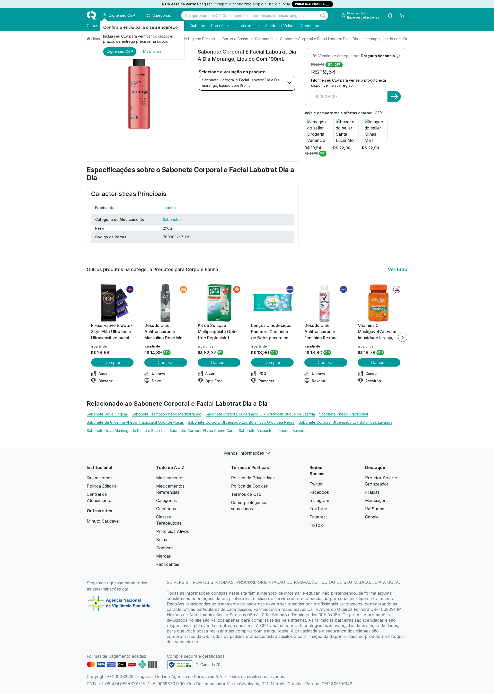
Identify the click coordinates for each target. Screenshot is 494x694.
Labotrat (170, 207)
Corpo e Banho (235, 39)
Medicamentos (170, 477)
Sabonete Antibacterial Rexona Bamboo (273, 430)
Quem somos (99, 477)
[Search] (323, 15)
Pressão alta (222, 25)
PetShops (374, 508)
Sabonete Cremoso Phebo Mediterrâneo (166, 414)
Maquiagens (377, 500)
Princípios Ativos (172, 531)
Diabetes (197, 25)
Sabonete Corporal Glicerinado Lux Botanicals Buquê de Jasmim (260, 414)
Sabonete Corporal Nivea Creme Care (202, 430)
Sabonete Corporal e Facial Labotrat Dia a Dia (319, 39)
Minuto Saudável (103, 521)
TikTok (316, 525)
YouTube (318, 508)
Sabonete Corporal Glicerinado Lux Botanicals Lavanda (345, 422)
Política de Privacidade (253, 477)
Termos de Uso (246, 494)
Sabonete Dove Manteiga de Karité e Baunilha (126, 430)
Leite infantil (249, 25)
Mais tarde (152, 51)
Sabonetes (264, 39)
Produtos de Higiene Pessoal (191, 39)
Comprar (112, 362)
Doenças (164, 547)
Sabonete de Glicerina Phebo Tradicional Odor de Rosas (135, 422)
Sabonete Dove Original (107, 414)
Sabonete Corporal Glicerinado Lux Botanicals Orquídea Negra (241, 422)
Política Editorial (102, 486)
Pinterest (318, 516)
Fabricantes (167, 564)
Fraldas (372, 492)
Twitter (316, 484)
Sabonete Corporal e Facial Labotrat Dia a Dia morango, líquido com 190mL (241, 83)
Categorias (166, 500)
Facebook (319, 492)
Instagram (319, 500)
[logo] (91, 15)
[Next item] (402, 337)
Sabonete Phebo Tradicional (343, 414)
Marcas (163, 556)
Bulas (161, 539)
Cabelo (372, 516)
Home (96, 39)
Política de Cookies (249, 486)
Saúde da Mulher (280, 25)
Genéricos (310, 25)
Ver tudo (397, 269)
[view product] (112, 303)
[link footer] (180, 664)
